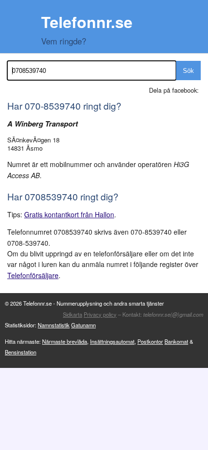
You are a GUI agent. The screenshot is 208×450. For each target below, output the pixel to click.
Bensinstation (20, 352)
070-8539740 (53, 105)
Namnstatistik (54, 325)
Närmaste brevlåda (64, 341)
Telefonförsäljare (33, 275)
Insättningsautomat (112, 341)
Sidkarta (72, 314)
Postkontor (150, 341)
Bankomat (176, 341)
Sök (188, 70)
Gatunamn (83, 325)
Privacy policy (100, 314)
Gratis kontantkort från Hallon (69, 214)
